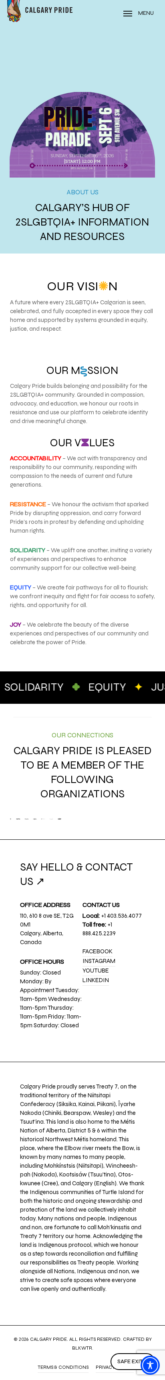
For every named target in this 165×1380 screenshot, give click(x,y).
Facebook (97, 951)
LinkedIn (95, 980)
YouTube (95, 970)
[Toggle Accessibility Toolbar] (150, 1365)
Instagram (98, 961)
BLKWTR (82, 1348)
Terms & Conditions (63, 1367)
